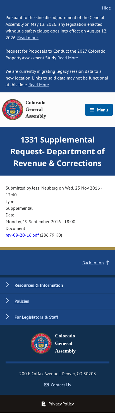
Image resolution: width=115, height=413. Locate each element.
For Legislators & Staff (36, 317)
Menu (102, 110)
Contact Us (61, 385)
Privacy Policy (61, 404)
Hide (106, 8)
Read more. (28, 37)
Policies (22, 301)
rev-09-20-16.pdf (22, 235)
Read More (68, 57)
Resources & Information (39, 285)
